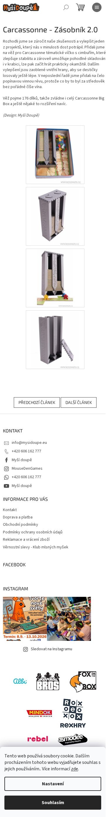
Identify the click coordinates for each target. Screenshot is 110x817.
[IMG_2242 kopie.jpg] (55, 154)
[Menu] (97, 7)
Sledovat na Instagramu (51, 649)
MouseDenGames (27, 468)
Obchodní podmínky (20, 525)
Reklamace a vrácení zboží (26, 540)
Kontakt (10, 510)
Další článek (78, 402)
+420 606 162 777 (26, 451)
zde (74, 769)
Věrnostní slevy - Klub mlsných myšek (35, 547)
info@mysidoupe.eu (29, 443)
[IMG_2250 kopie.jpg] (55, 339)
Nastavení (53, 784)
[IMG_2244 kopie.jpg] (55, 216)
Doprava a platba (18, 517)
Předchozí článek (36, 402)
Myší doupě (22, 460)
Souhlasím (53, 802)
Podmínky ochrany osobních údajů (32, 532)
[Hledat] (66, 7)
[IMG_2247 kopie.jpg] (55, 278)
